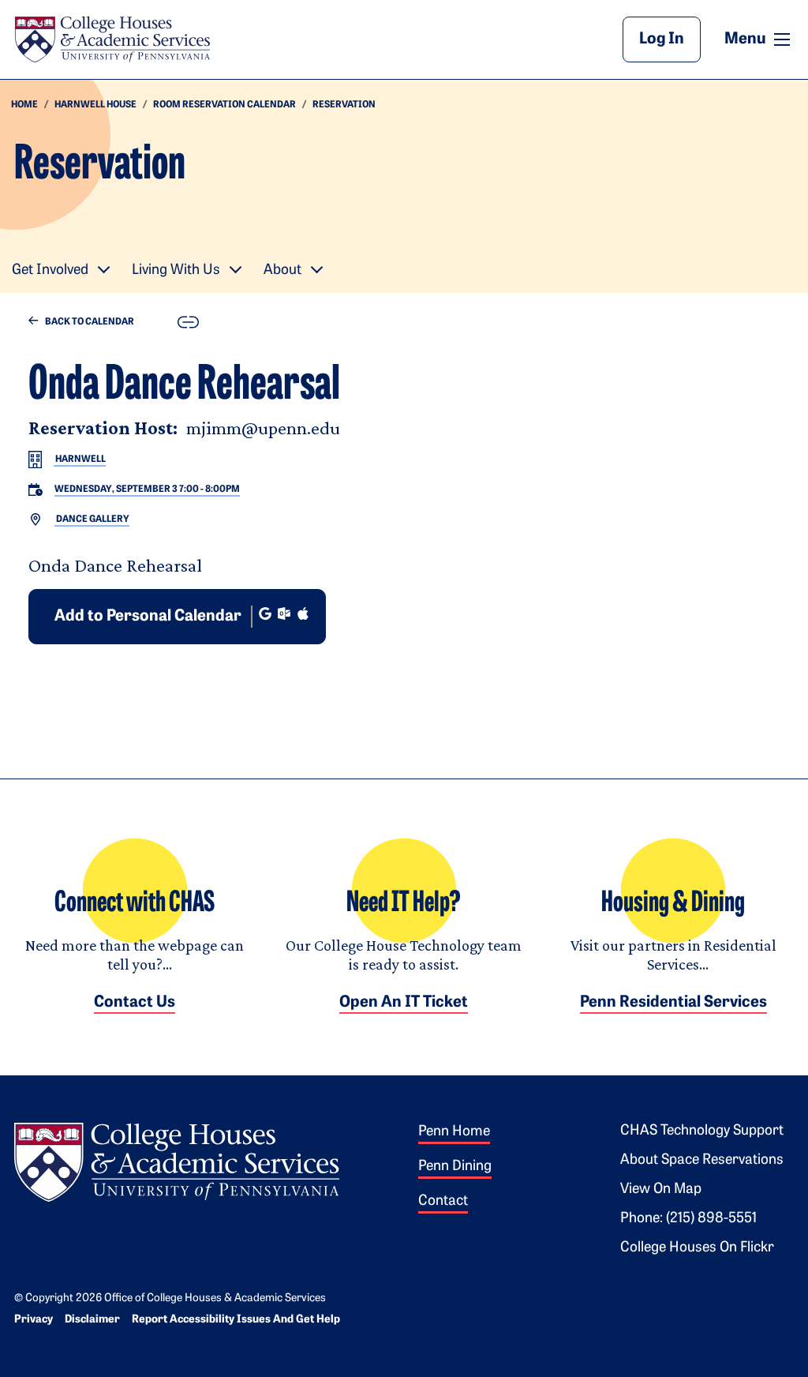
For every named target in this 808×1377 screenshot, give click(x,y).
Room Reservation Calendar (224, 105)
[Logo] (176, 1160)
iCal (303, 613)
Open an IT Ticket (403, 1003)
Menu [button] (759, 38)
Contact (443, 1202)
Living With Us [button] (176, 271)
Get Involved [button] (50, 271)
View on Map (660, 1190)
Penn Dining (455, 1167)
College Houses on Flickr (697, 1248)
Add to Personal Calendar (147, 617)
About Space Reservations (702, 1161)
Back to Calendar (88, 322)
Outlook (284, 613)
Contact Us (134, 1003)
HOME (24, 105)
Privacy (33, 1320)
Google (265, 613)
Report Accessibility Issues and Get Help (236, 1320)
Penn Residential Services (673, 1003)
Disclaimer (92, 1320)
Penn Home (454, 1132)
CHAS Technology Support (702, 1131)
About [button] (282, 271)
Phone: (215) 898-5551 (688, 1219)
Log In (661, 39)
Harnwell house (95, 105)
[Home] (112, 39)
